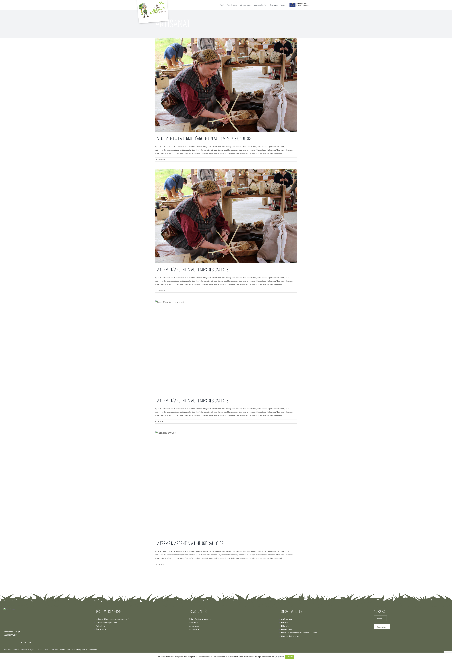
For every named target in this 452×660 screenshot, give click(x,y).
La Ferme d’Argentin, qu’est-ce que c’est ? (112, 619)
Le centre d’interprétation (106, 622)
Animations (100, 626)
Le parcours (193, 622)
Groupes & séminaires (290, 636)
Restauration (286, 629)
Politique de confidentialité (86, 649)
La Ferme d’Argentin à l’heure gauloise (189, 543)
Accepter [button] (289, 657)
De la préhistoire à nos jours (200, 619)
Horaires (284, 622)
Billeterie (285, 626)
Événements (101, 629)
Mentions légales (67, 649)
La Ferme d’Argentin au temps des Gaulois (191, 270)
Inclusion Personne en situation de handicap (299, 632)
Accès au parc (286, 619)
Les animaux (194, 626)
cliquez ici (280, 657)
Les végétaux (194, 629)
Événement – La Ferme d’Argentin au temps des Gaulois (203, 139)
